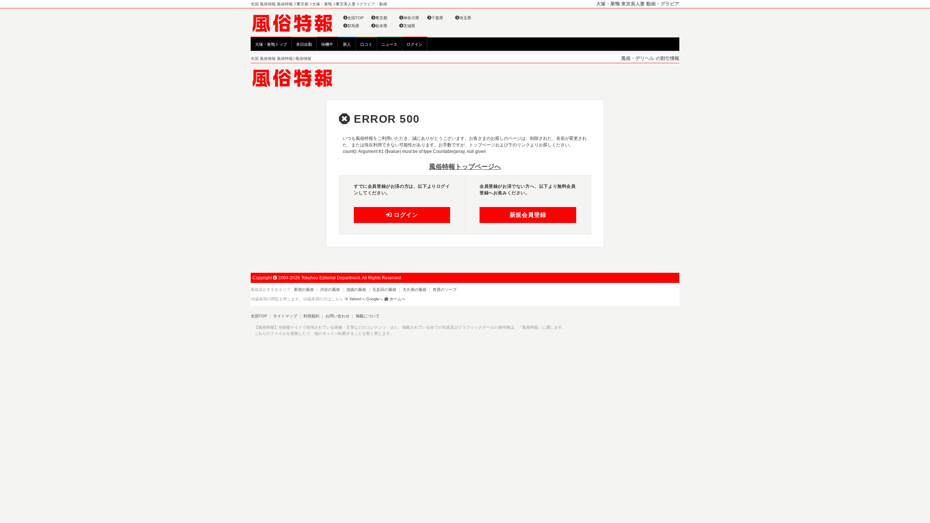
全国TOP (355, 18)
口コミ (366, 44)
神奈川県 (411, 18)
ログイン (414, 44)
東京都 (381, 18)
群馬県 (353, 26)
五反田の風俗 (384, 289)
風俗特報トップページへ (465, 166)
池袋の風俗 (356, 289)
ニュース (389, 44)
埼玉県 (465, 18)
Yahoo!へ (357, 299)
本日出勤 (304, 44)
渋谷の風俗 (330, 289)
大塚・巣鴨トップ (271, 44)
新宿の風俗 (304, 289)
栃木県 (381, 26)
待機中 (327, 44)
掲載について (368, 316)
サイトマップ (285, 316)
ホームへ (396, 299)
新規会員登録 (528, 215)
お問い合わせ (337, 316)
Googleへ (374, 299)
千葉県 (437, 18)
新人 (347, 44)
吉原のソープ (445, 289)
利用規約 (311, 316)
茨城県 (409, 26)
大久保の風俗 (414, 289)
